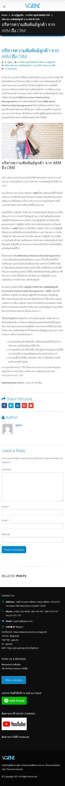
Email (31, 405)
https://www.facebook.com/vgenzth (30, 632)
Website (6, 534)
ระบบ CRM (37, 65)
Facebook (4, 405)
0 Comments (11, 68)
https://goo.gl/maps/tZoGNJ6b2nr (23, 648)
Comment (6, 469)
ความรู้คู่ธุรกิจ (49, 62)
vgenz (10, 62)
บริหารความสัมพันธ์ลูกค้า (21, 65)
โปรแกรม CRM (49, 65)
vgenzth (14, 640)
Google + (24, 405)
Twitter (11, 405)
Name (5, 506)
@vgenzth (14, 636)
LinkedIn (17, 405)
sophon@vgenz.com (22, 621)
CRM (7, 65)
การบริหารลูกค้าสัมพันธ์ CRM (30, 62)
